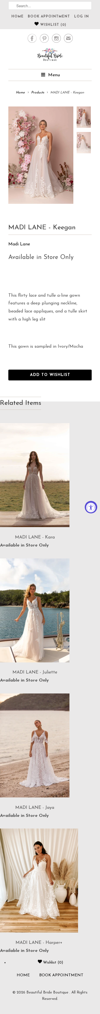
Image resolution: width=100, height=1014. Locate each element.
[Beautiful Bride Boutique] (50, 55)
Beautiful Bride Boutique (47, 992)
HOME (17, 16)
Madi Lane (19, 244)
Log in (81, 16)
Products (37, 92)
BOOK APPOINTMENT (49, 16)
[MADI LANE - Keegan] (40, 155)
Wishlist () (52, 25)
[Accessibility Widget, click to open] (91, 507)
